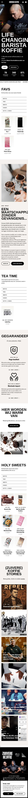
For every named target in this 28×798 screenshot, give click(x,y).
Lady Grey (7, 322)
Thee (4, 101)
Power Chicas (7, 151)
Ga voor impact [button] (13, 398)
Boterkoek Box (7, 530)
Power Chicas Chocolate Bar (20, 531)
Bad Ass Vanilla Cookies (20, 510)
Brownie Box (7, 509)
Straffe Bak (20, 131)
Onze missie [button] (14, 67)
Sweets (5, 104)
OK (8, 793)
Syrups (5, 107)
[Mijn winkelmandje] (25, 2)
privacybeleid (6, 790)
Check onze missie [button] (17, 263)
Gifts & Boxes (7, 110)
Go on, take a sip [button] (14, 425)
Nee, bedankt (19, 793)
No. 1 (7, 131)
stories (23, 579)
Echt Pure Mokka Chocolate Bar (7, 552)
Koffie (5, 98)
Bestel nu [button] (5, 263)
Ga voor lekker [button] (13, 369)
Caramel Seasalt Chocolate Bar (20, 552)
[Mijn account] (23, 2)
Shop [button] (4, 67)
